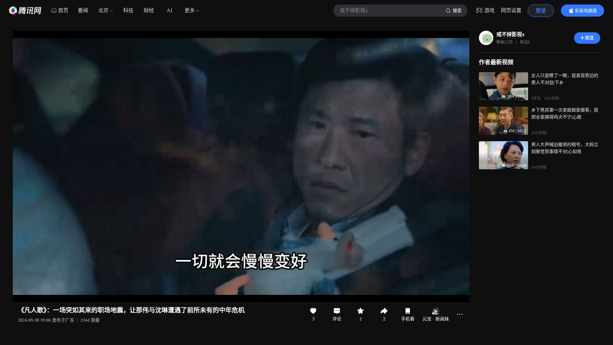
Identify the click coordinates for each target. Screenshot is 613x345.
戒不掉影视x (510, 34)
